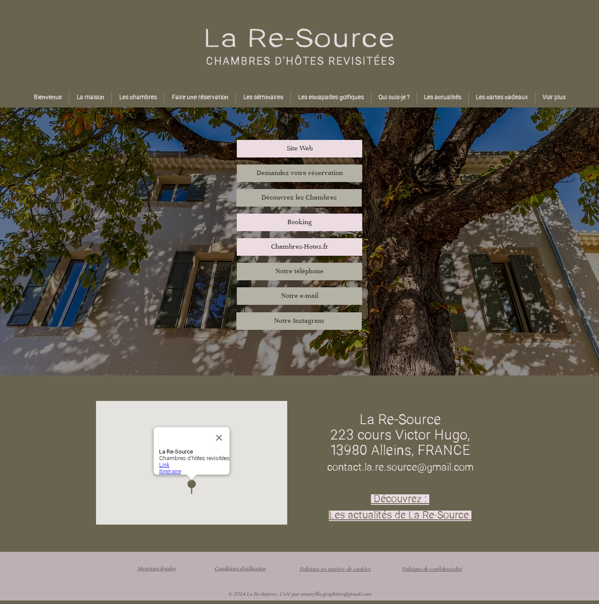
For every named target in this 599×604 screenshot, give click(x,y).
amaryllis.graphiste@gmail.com (335, 594)
